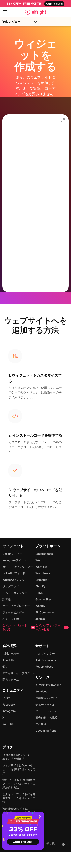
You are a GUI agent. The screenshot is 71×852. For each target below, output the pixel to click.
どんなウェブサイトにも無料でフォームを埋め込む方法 (19, 798)
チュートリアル (45, 704)
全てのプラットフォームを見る (52, 627)
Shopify (40, 586)
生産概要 (41, 724)
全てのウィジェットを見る (18, 627)
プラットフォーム (47, 711)
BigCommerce (45, 612)
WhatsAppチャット (14, 579)
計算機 (6, 599)
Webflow (41, 566)
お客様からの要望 (47, 698)
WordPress (43, 573)
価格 (5, 666)
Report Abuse (44, 666)
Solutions (41, 691)
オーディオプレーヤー (16, 605)
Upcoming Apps (46, 730)
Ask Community (46, 660)
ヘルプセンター (45, 653)
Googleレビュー (12, 553)
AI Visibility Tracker (48, 685)
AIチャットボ (10, 618)
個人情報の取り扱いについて (45, 845)
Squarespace (44, 553)
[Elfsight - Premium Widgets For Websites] (35, 12)
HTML (39, 592)
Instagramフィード (14, 560)
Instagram (9, 711)
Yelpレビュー (11, 21)
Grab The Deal (23, 842)
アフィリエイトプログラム (19, 673)
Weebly (40, 605)
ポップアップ (10, 586)
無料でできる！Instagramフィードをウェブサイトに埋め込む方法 (19, 783)
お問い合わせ (10, 653)
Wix (38, 560)
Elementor (42, 579)
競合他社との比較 (47, 717)
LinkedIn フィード (13, 573)
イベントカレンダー (14, 592)
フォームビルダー (13, 612)
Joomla (40, 618)
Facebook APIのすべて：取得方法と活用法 (18, 756)
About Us (8, 660)
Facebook (8, 704)
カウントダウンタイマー (17, 566)
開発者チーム (10, 679)
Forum (6, 698)
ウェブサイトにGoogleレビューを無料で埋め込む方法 (19, 769)
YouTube (8, 724)
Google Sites (44, 599)
